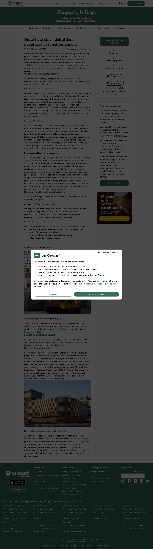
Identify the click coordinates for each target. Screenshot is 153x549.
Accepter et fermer (96, 294)
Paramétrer (53, 294)
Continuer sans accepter (109, 252)
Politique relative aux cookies (91, 283)
